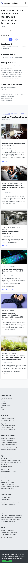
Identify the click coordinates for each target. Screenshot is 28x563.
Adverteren (4, 402)
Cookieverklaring (5, 405)
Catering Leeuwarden (7, 440)
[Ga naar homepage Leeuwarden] (9, 3)
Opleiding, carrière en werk (12, 183)
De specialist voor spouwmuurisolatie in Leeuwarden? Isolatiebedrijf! (12, 315)
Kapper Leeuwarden (6, 424)
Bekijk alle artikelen (5, 119)
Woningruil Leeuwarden (7, 530)
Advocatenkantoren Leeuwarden (10, 519)
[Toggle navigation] (25, 3)
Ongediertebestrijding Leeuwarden (10, 538)
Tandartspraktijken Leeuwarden (10, 444)
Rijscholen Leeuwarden (7, 418)
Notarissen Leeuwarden (7, 483)
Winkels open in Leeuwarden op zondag (12, 94)
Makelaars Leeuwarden (7, 488)
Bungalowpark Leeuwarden (8, 472)
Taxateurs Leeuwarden (7, 484)
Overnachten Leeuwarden (8, 468)
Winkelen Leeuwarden (7, 459)
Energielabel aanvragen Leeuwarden (11, 76)
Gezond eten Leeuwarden (8, 429)
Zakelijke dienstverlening (11, 141)
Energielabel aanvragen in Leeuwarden (12, 72)
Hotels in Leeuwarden (7, 98)
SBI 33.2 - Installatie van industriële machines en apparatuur (13, 47)
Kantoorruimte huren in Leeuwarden (11, 66)
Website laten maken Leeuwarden (10, 503)
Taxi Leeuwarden (5, 422)
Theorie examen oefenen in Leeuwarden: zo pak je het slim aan (13, 187)
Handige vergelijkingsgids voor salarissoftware (13, 144)
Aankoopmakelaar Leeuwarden (10, 79)
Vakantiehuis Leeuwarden (8, 470)
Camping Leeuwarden (7, 466)
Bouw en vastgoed (9, 311)
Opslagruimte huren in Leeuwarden (11, 70)
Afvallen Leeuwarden (7, 427)
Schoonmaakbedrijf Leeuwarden (10, 486)
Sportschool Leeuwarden (8, 505)
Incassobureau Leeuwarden (8, 534)
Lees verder (6, 161)
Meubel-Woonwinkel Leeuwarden (10, 460)
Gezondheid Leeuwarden (8, 426)
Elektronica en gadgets (10, 266)
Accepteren (7, 560)
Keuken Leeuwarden (6, 497)
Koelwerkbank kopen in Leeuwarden (10, 233)
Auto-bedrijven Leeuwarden (9, 514)
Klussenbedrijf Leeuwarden (8, 481)
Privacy (3, 409)
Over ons (3, 403)
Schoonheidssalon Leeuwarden (9, 442)
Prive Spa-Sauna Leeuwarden (9, 532)
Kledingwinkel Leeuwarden (8, 501)
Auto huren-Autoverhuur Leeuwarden (11, 516)
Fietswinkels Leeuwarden (8, 420)
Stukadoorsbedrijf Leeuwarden (9, 448)
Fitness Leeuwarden (6, 100)
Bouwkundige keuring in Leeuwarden (11, 74)
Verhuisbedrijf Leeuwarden (8, 449)
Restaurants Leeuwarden (8, 438)
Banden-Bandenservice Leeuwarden (11, 517)
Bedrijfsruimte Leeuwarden (8, 536)
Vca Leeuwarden (5, 499)
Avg (2, 407)
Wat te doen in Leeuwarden (8, 87)
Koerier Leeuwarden (6, 68)
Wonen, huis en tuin (9, 353)
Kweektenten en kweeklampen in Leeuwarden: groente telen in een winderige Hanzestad (13, 358)
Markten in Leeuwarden (7, 96)
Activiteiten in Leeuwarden (8, 90)
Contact (3, 400)
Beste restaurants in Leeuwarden (10, 92)
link (10, 57)
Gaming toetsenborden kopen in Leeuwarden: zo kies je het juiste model (13, 271)
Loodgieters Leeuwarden (8, 446)
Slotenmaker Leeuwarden (8, 521)
